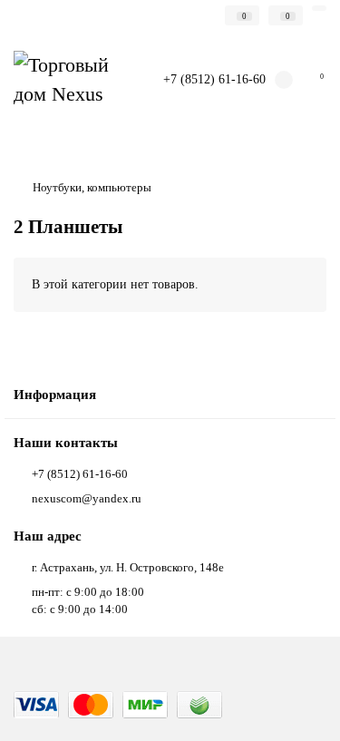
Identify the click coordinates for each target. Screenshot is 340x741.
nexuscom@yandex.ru (86, 498)
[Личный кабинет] (319, 8)
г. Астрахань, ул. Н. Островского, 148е (128, 567)
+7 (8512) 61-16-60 (214, 79)
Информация (55, 394)
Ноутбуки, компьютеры (92, 187)
